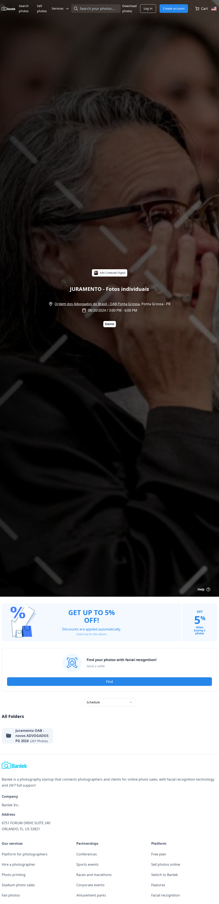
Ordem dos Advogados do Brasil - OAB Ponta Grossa (97, 304)
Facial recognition (165, 895)
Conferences (86, 854)
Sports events (87, 864)
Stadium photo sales (18, 885)
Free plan (158, 854)
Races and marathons (94, 874)
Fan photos (11, 895)
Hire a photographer (18, 864)
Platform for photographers (24, 854)
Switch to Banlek (164, 874)
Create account (174, 8)
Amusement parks (91, 895)
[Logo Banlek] (8, 8)
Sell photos (42, 8)
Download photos (129, 8)
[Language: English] (214, 8)
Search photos (24, 8)
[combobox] (109, 702)
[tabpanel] (109, 677)
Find (109, 681)
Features (158, 885)
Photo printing (13, 874)
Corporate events (90, 885)
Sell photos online (165, 864)
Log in (148, 8)
